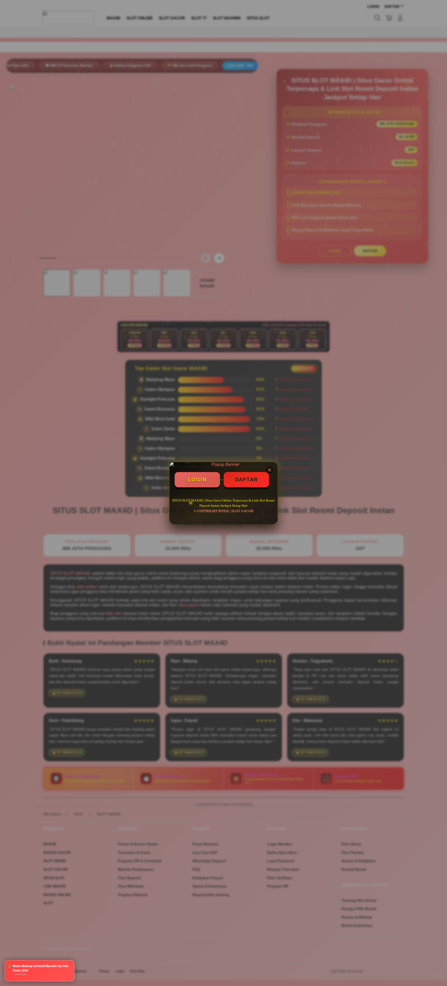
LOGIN (197, 479)
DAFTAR (246, 479)
